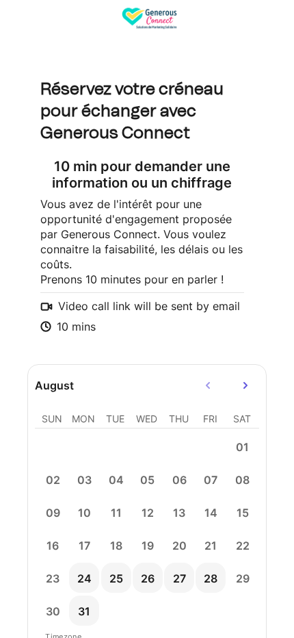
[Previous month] (208, 385)
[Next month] (245, 385)
